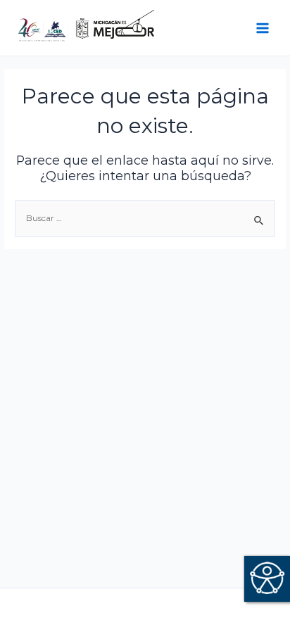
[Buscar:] (145, 218)
